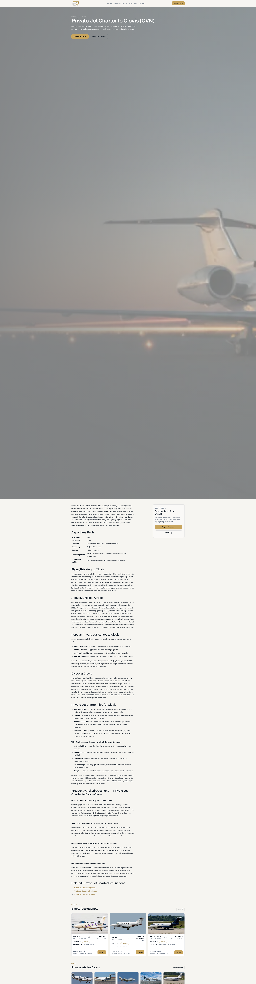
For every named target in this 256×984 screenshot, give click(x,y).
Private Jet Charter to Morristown (85, 891)
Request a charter (80, 36)
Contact (142, 3)
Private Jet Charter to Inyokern (84, 894)
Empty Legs (133, 3)
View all (180, 909)
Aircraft (109, 3)
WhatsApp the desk (99, 36)
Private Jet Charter (120, 3)
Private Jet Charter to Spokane (85, 887)
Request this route (168, 527)
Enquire (101, 952)
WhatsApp (168, 532)
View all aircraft (178, 967)
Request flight (178, 3)
